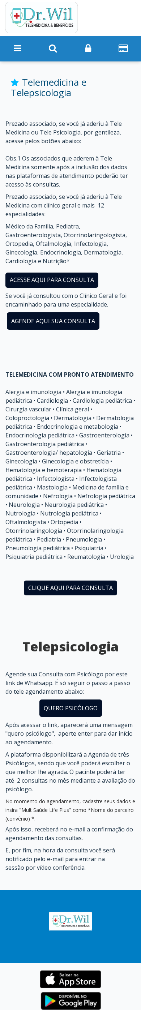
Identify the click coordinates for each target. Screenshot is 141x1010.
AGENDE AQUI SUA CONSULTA (53, 321)
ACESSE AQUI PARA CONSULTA (52, 280)
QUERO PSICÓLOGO (71, 708)
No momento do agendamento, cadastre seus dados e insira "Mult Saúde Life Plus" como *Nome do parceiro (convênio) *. (70, 810)
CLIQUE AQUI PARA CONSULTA (70, 588)
